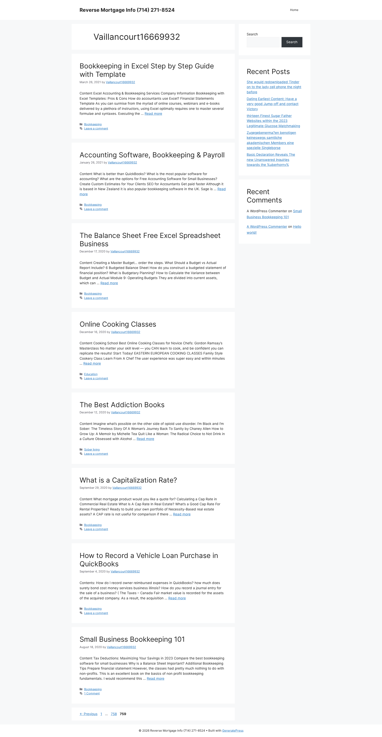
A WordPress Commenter (267, 227)
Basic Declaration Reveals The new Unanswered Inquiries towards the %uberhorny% (271, 160)
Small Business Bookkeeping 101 (132, 639)
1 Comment (92, 693)
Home (294, 10)
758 (114, 714)
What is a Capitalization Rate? (128, 480)
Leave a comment (96, 128)
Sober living (92, 449)
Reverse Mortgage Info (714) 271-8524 (127, 10)
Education (90, 374)
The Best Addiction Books (122, 404)
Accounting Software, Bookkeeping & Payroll (152, 155)
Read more (153, 114)
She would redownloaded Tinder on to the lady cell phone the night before (274, 87)
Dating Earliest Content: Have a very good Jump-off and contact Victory (272, 104)
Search (252, 34)
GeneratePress (233, 730)
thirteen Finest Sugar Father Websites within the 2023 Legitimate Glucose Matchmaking (273, 121)
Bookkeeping (93, 124)
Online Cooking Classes (118, 324)
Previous (88, 714)
